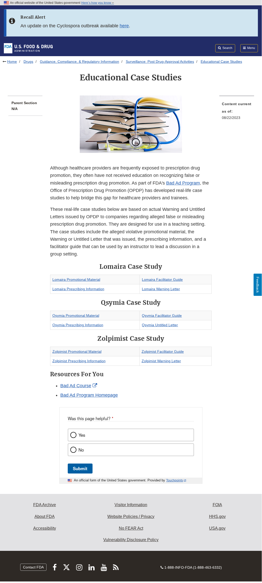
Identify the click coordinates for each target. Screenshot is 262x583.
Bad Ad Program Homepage (89, 395)
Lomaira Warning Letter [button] (161, 289)
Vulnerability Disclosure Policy (130, 540)
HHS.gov (217, 516)
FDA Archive (44, 505)
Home (12, 61)
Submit (80, 468)
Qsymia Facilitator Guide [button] (162, 315)
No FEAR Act (131, 528)
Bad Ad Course (75, 385)
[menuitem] (236, 112)
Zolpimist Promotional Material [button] (76, 351)
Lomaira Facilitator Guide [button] (162, 279)
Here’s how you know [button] (96, 3)
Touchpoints (174, 480)
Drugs (28, 61)
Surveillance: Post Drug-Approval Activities (160, 61)
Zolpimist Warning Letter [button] (161, 361)
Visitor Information (131, 505)
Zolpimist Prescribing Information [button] (79, 361)
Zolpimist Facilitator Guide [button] (163, 351)
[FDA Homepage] (28, 48)
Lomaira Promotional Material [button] (76, 279)
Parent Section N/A (24, 106)
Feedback (258, 285)
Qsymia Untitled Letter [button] (160, 325)
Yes (81, 435)
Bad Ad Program (183, 183)
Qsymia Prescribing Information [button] (77, 325)
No (81, 450)
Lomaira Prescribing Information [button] (78, 289)
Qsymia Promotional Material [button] (75, 315)
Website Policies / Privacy (130, 516)
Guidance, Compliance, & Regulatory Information (79, 61)
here (124, 25)
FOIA (217, 505)
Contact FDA (33, 567)
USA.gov (217, 528)
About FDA (45, 516)
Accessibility (44, 528)
